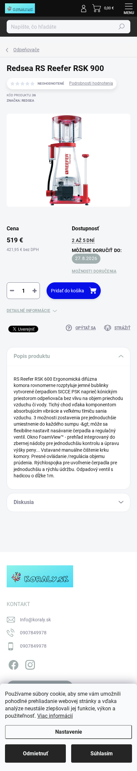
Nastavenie (68, 732)
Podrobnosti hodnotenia (91, 83)
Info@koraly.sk (35, 619)
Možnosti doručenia (94, 271)
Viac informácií (55, 716)
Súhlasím (101, 753)
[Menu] (128, 8)
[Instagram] (29, 663)
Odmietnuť (35, 753)
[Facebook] (12, 663)
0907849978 (33, 632)
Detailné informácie (28, 310)
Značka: (20, 100)
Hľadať (121, 26)
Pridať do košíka (67, 290)
